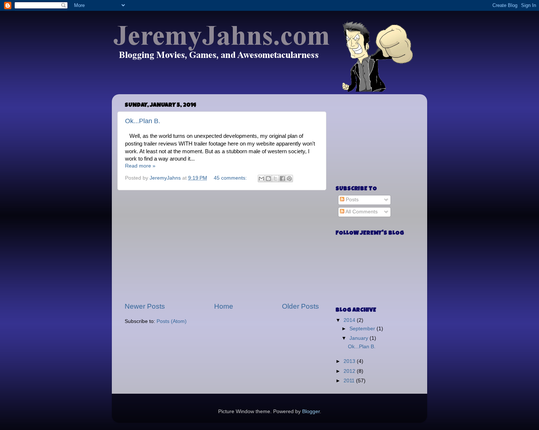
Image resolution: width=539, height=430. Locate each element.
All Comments (361, 211)
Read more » (140, 166)
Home (223, 306)
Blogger (311, 411)
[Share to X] (275, 178)
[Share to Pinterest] (289, 178)
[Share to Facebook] (282, 178)
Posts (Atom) (172, 321)
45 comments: (231, 178)
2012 (350, 371)
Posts (351, 199)
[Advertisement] (222, 246)
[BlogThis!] (268, 178)
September (363, 328)
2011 (350, 380)
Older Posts (300, 306)
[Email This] (261, 178)
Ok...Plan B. (142, 121)
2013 (350, 361)
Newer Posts (145, 306)
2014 (350, 320)
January (359, 338)
